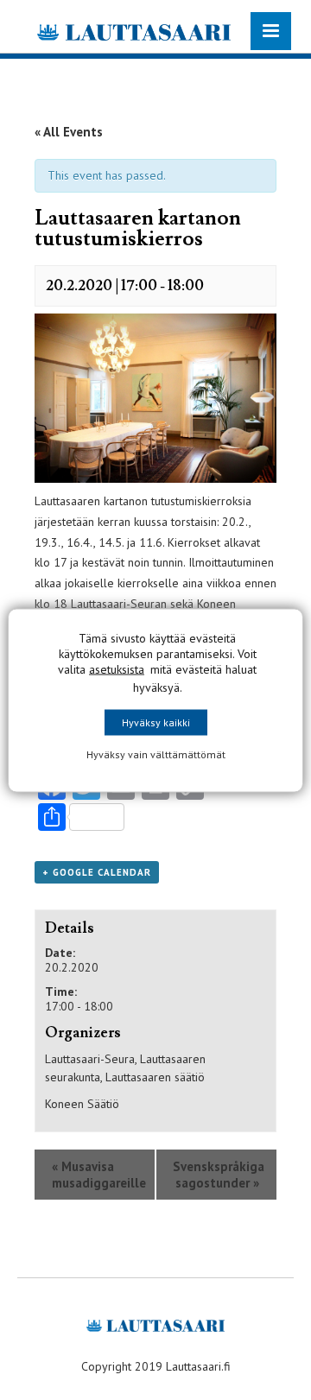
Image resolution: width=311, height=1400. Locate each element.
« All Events (69, 132)
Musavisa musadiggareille (99, 1174)
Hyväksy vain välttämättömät (155, 753)
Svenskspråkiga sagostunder (218, 1174)
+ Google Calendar (96, 872)
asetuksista (116, 668)
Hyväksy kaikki (156, 721)
